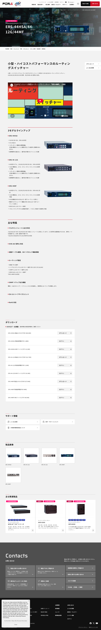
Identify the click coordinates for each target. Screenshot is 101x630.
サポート (65, 4)
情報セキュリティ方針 (93, 627)
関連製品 (43, 48)
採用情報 (56, 2)
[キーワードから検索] (78, 4)
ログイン (62, 2)
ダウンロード (26, 48)
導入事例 (48, 4)
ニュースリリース (42, 2)
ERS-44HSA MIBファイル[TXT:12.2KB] (19, 349)
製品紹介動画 (44, 612)
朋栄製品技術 (58, 615)
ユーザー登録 (70, 615)
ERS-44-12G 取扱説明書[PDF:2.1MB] (18, 365)
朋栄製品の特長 (44, 615)
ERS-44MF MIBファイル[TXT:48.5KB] (18, 397)
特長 (21, 48)
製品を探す (41, 4)
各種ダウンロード (45, 608)
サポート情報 (33, 48)
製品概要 (7, 48)
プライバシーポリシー (83, 627)
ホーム (57, 10)
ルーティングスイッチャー (74, 10)
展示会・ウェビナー (56, 4)
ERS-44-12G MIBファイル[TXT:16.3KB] (19, 373)
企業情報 (72, 4)
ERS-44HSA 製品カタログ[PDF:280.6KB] (19, 333)
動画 (11, 48)
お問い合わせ (95, 3)
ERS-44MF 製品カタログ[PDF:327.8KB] (19, 381)
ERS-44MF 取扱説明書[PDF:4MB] (17, 389)
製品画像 (38, 48)
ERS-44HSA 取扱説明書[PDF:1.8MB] (18, 341)
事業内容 (34, 4)
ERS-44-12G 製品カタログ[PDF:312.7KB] (19, 357)
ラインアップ (16, 48)
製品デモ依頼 (86, 3)
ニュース (57, 612)
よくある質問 (50, 2)
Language (71, 2)
